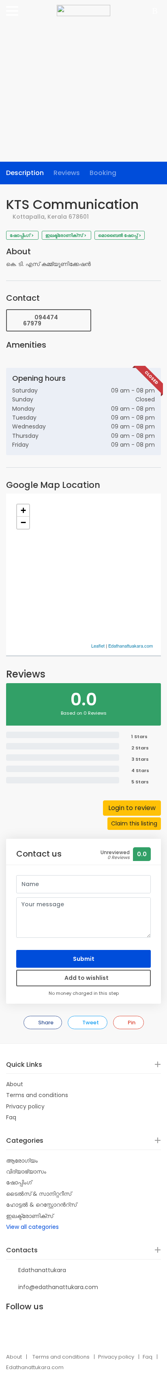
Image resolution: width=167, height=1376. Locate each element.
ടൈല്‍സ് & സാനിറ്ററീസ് (38, 1194)
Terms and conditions (37, 1095)
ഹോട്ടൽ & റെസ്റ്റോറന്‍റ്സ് (41, 1205)
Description (25, 172)
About (14, 1084)
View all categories (32, 1227)
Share (45, 1022)
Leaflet (98, 645)
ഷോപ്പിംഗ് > (22, 235)
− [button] (23, 522)
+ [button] (23, 510)
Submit (83, 959)
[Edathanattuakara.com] (83, 8)
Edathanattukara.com (35, 1367)
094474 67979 (40, 320)
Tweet (90, 1022)
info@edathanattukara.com (58, 1287)
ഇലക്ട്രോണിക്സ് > (66, 235)
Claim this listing (134, 823)
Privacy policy (25, 1106)
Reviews (67, 172)
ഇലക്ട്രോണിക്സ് (29, 1216)
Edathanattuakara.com (130, 645)
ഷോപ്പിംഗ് (19, 1182)
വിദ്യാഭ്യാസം (26, 1171)
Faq (11, 1117)
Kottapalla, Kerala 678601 (51, 217)
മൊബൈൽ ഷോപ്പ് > (119, 235)
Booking (103, 172)
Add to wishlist (86, 978)
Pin (130, 1022)
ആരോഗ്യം (22, 1161)
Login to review (132, 808)
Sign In (156, 11)
